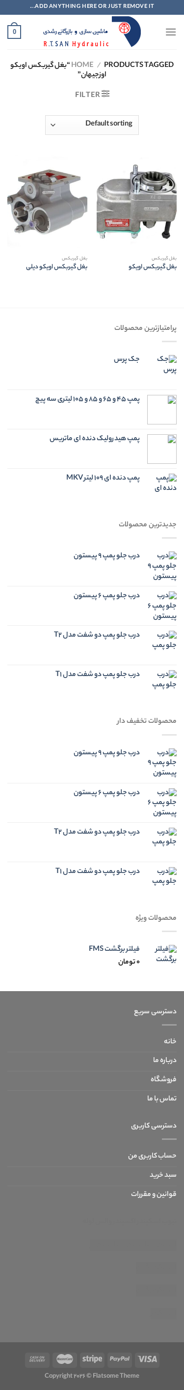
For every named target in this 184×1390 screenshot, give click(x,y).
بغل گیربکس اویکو (153, 267)
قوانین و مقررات (154, 1195)
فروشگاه (164, 1080)
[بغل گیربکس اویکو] (137, 203)
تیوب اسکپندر (157, 1222)
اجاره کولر (133, 1245)
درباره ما (165, 1061)
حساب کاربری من (152, 1157)
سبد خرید (163, 1176)
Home (82, 66)
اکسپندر (124, 1222)
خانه (170, 1042)
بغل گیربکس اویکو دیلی (56, 267)
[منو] (171, 32)
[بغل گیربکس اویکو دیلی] (47, 203)
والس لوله (97, 1222)
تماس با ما (162, 1099)
